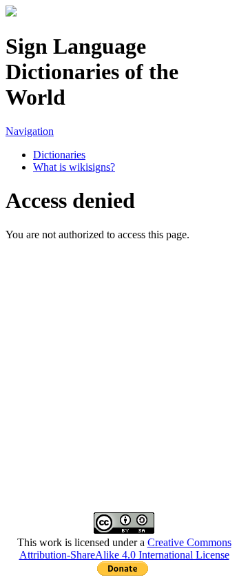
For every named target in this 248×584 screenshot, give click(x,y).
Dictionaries (59, 154)
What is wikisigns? (74, 167)
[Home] (11, 13)
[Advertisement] (124, 365)
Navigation (30, 131)
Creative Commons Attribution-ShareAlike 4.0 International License (125, 548)
